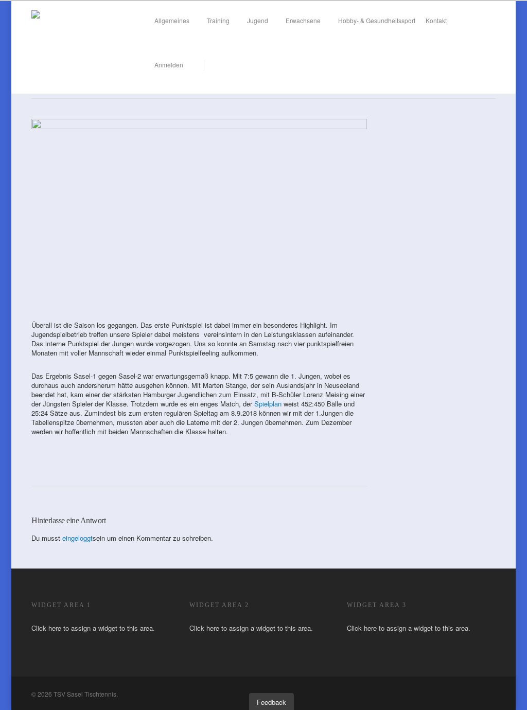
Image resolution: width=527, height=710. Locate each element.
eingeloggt (77, 538)
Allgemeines (171, 20)
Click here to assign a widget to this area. (93, 628)
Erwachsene (303, 20)
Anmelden (168, 64)
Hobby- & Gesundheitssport (376, 20)
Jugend (257, 20)
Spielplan (267, 404)
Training (218, 20)
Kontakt (436, 20)
